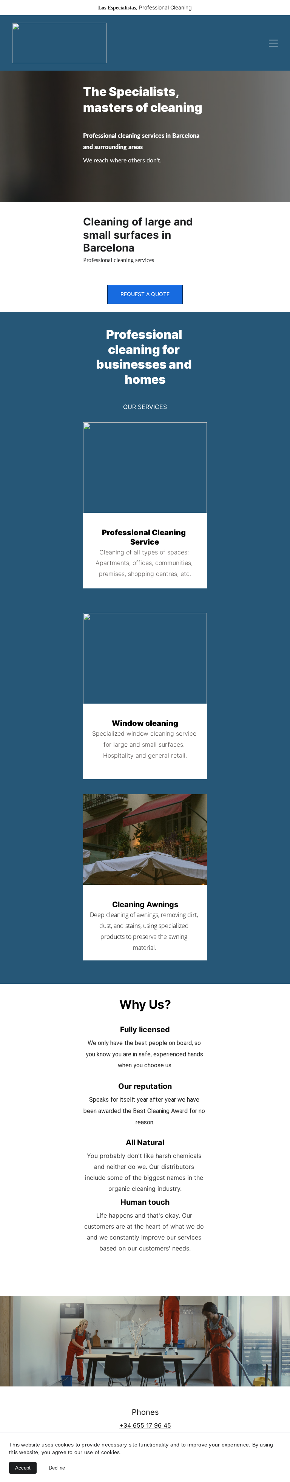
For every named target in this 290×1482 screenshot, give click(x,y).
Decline (57, 1468)
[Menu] (273, 43)
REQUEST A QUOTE (145, 294)
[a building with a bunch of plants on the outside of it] (145, 842)
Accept (23, 1468)
